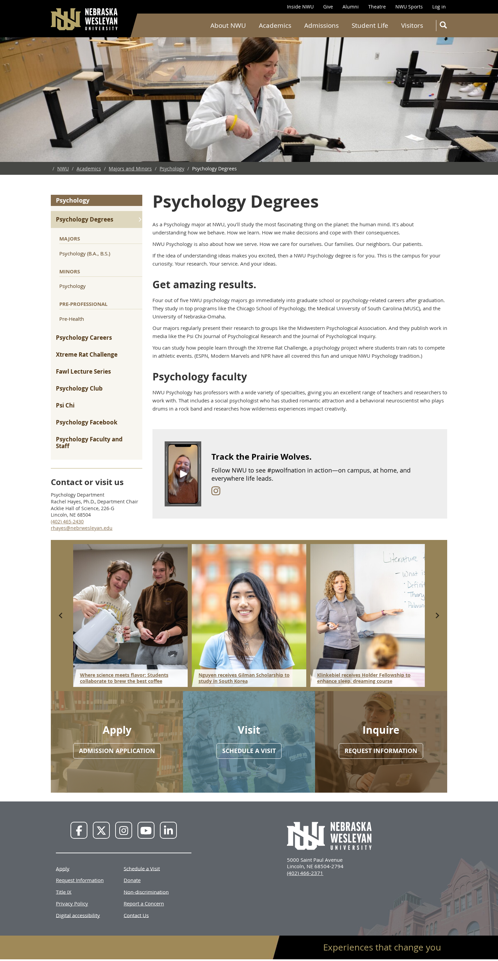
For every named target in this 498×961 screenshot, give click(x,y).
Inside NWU (300, 6)
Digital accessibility (78, 915)
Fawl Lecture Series (83, 371)
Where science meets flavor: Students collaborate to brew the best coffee (124, 678)
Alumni (351, 6)
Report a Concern (144, 903)
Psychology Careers (84, 337)
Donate (132, 880)
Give (328, 6)
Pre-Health (71, 318)
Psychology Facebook (87, 422)
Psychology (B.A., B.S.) (84, 253)
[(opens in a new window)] (215, 491)
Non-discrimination (146, 891)
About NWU (228, 25)
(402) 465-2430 (67, 521)
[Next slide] (437, 615)
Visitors (412, 25)
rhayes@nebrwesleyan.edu (81, 528)
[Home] (85, 19)
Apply (62, 868)
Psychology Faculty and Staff (89, 442)
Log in (439, 6)
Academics (275, 25)
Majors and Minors (130, 168)
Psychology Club (79, 388)
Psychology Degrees (84, 219)
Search (443, 25)
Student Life (370, 25)
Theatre (377, 6)
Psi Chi (65, 405)
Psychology (172, 168)
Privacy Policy (72, 903)
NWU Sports (409, 6)
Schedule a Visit (142, 868)
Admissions (321, 25)
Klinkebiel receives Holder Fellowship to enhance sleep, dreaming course (364, 678)
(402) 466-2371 (305, 873)
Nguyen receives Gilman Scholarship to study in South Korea (244, 678)
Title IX (63, 891)
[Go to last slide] (61, 615)
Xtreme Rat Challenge (87, 354)
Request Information (80, 880)
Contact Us (136, 915)
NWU (63, 168)
